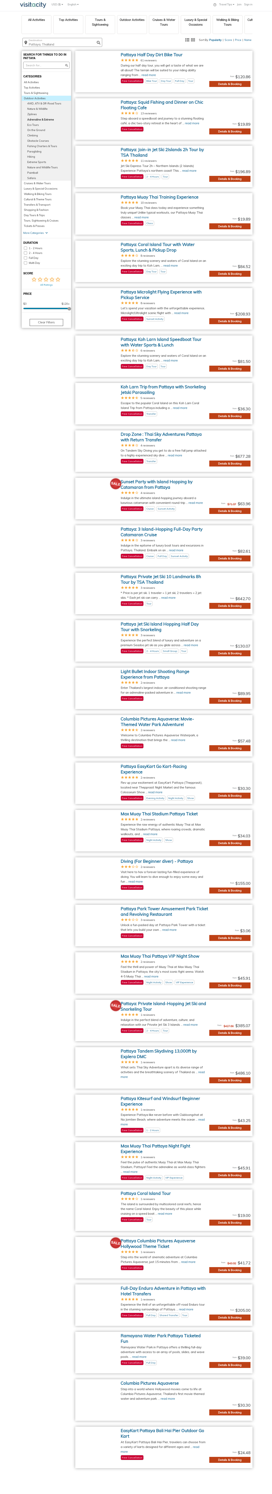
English (72, 4)
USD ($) (57, 4)
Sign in (248, 4)
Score (228, 39)
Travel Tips (226, 4)
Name (247, 39)
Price (238, 39)
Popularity (215, 39)
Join (239, 4)
